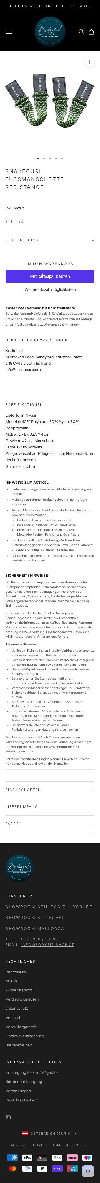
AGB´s (11, 980)
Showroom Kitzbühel (35, 917)
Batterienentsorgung (24, 1081)
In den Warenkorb (50, 264)
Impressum (16, 971)
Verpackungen (18, 1090)
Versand (13, 1017)
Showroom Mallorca (35, 928)
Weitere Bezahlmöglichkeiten (50, 289)
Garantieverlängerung (25, 1035)
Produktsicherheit (21, 1100)
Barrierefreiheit (19, 1045)
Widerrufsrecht (19, 990)
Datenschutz (17, 1008)
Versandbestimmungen (63, 325)
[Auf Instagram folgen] (8, 1117)
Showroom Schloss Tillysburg (49, 906)
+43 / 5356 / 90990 (38, 939)
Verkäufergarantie (21, 1026)
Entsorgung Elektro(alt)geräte (32, 1072)
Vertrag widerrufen (22, 999)
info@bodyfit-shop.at (29, 560)
